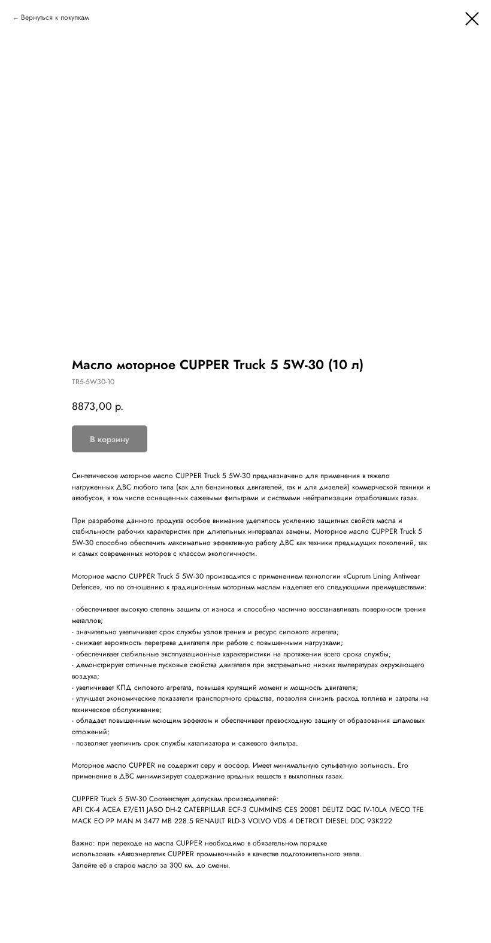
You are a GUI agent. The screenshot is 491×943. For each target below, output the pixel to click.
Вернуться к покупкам (55, 17)
